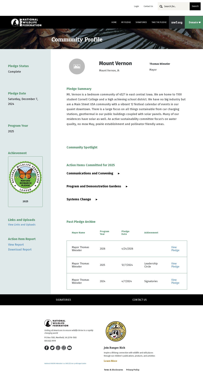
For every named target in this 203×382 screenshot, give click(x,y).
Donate (194, 22)
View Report (16, 244)
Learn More (110, 360)
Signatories (141, 22)
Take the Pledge (159, 22)
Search (195, 6)
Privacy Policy (132, 370)
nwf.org (176, 22)
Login (136, 6)
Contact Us (148, 6)
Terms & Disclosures (113, 370)
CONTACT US (139, 299)
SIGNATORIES (63, 299)
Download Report (20, 249)
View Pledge (175, 249)
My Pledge (126, 22)
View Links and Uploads (22, 224)
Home (114, 22)
